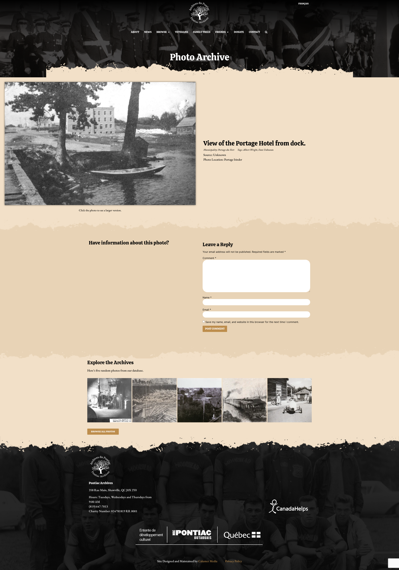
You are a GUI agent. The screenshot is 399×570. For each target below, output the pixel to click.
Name (207, 297)
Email (207, 309)
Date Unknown (266, 149)
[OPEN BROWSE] (169, 32)
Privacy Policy (233, 561)
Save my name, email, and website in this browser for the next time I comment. (252, 322)
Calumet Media (207, 561)
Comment (209, 258)
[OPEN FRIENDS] (227, 32)
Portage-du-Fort (226, 149)
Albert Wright (250, 149)
